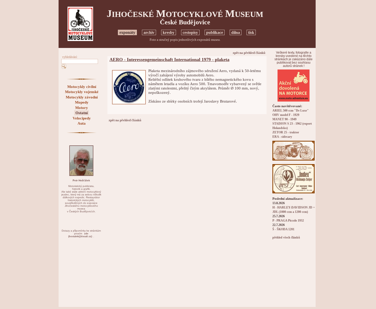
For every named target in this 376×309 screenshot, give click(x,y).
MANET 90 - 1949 (284, 119)
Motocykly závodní (82, 97)
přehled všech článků (286, 237)
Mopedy (82, 102)
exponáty (127, 32)
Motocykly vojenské (81, 92)
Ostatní (81, 113)
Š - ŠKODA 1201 (283, 229)
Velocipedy (82, 118)
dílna (235, 32)
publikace (214, 32)
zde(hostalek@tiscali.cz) (80, 235)
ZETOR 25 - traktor (285, 132)
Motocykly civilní (81, 87)
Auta (82, 123)
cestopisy (190, 32)
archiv (148, 32)
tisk (251, 32)
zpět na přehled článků (249, 53)
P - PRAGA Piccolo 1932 (288, 220)
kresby (168, 32)
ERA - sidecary (282, 136)
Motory (81, 108)
